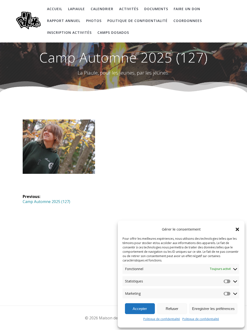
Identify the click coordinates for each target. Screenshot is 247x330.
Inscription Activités (69, 32)
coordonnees (187, 20)
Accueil (54, 9)
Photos (94, 20)
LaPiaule (76, 9)
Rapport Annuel (63, 20)
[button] (237, 229)
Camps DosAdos (113, 32)
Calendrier (102, 9)
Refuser (172, 309)
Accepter (140, 309)
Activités (128, 9)
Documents (156, 9)
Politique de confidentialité (161, 319)
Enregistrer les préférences (213, 309)
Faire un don (187, 9)
